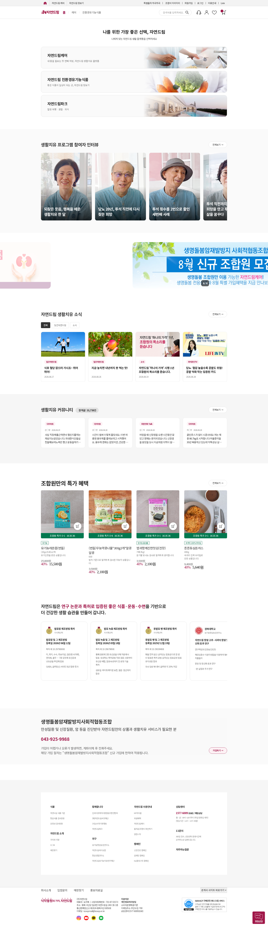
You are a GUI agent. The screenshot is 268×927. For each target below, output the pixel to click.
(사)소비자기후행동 (99, 823)
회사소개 (46, 890)
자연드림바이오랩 (99, 850)
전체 (46, 325)
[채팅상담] (258, 917)
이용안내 (212, 3)
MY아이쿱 (137, 813)
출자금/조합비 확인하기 (143, 828)
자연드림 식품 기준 (57, 813)
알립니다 (137, 834)
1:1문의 (179, 831)
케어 (73, 12)
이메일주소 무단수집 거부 (132, 908)
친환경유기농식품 (91, 12)
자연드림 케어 (58, 3)
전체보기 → (217, 144)
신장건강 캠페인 (140, 850)
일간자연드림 (60, 325)
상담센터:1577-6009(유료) (132, 911)
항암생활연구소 (98, 855)
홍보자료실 (96, 890)
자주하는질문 (182, 849)
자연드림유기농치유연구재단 (103, 860)
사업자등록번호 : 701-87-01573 (105, 901)
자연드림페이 (139, 823)
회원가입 (189, 3)
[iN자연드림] (45, 3)
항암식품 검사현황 (57, 818)
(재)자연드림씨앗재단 (100, 818)
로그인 (200, 3)
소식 (75, 325)
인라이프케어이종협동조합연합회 (105, 813)
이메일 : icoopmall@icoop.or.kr (91, 911)
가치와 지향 (54, 839)
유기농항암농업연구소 (100, 845)
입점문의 (62, 890)
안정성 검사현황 (56, 823)
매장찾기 (53, 850)
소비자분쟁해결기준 (129, 905)
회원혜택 (137, 818)
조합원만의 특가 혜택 (64, 483)
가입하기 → (218, 750)
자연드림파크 (97, 828)
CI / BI (52, 845)
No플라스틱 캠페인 (141, 860)
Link (223, 3)
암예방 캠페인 (139, 855)
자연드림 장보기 (76, 3)
